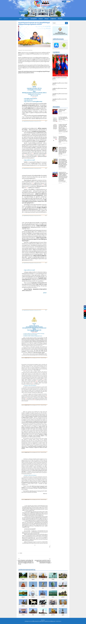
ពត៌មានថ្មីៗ (21, 553)
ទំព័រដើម (20, 18)
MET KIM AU (30, 50)
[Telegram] (85, 309)
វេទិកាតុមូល (46, 18)
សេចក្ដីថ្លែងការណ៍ (53, 18)
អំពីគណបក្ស (60, 18)
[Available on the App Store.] (56, 45)
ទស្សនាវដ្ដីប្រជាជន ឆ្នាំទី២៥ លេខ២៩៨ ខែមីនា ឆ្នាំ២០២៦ (59, 100)
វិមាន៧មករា (23, 11)
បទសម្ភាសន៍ (41, 18)
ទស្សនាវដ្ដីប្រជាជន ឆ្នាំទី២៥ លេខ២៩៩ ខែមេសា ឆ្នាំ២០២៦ (59, 94)
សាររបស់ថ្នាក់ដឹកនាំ (34, 18)
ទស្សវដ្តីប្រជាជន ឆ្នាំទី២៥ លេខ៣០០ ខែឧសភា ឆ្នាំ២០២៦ (59, 89)
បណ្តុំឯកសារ (26, 18)
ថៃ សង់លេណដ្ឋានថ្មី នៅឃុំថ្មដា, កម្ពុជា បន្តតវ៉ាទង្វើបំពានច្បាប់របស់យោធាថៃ (63, 118)
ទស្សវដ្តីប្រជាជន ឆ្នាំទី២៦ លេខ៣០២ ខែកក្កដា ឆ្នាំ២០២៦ (59, 78)
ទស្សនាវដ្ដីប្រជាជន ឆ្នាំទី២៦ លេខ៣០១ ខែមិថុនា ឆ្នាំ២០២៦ (59, 84)
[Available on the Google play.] (64, 45)
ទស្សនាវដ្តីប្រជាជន (56, 52)
